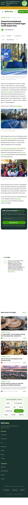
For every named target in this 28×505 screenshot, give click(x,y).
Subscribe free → (14, 222)
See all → (24, 312)
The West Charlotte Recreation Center (11, 148)
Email (9, 36)
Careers (3, 474)
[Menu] (2, 11)
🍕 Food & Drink (17, 403)
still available (18, 106)
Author (8, 403)
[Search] (15, 11)
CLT (9, 11)
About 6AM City (4, 471)
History (21, 407)
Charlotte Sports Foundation (10, 138)
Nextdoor (11, 39)
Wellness (21, 415)
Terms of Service (18, 494)
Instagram (6, 490)
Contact (3, 478)
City (14, 407)
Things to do (5, 17)
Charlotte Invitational (8, 92)
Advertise (3, 467)
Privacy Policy (9, 494)
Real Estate (9, 411)
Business (7, 407)
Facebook (18, 36)
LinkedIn (22, 490)
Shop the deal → (12, 271)
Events (6, 415)
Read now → (24, 3)
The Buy (13, 415)
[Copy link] (17, 39)
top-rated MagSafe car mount (14, 262)
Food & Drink (4, 434)
